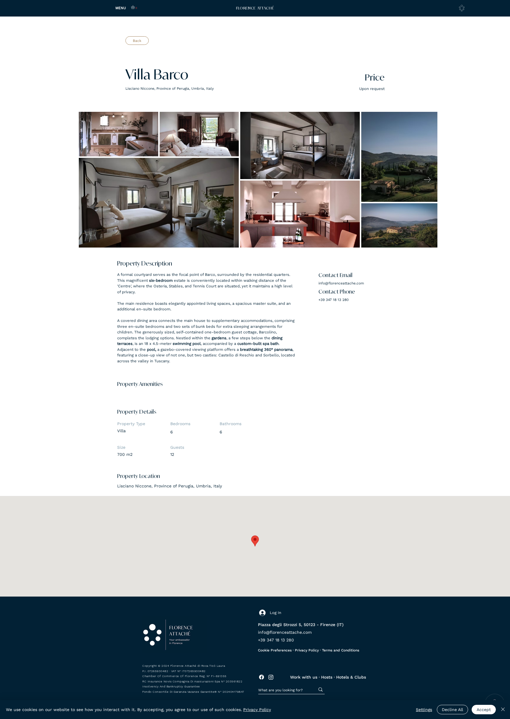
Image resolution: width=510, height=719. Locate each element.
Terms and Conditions (340, 650)
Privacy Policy (307, 650)
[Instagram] (271, 677)
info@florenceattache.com (341, 283)
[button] (135, 7)
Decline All (452, 709)
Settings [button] (424, 709)
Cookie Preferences (275, 650)
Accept (484, 709)
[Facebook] (261, 677)
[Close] (502, 709)
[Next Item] (427, 179)
